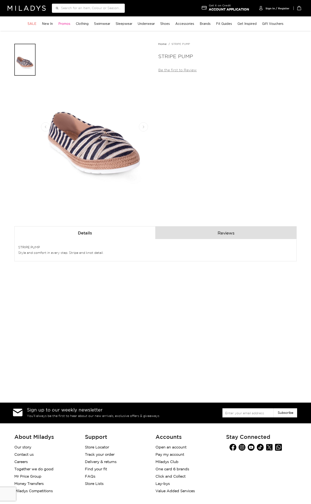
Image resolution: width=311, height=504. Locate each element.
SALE (32, 23)
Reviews (226, 233)
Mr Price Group (28, 476)
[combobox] (88, 8)
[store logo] (26, 8)
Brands (205, 23)
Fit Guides (224, 23)
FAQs (90, 476)
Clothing (82, 23)
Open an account (171, 447)
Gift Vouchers (272, 23)
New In (47, 23)
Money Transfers (29, 484)
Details (85, 233)
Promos (64, 23)
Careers (21, 462)
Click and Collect (171, 476)
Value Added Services (175, 491)
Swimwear (102, 23)
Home (162, 43)
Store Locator (97, 447)
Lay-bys (163, 484)
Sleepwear (124, 23)
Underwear (146, 23)
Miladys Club (167, 462)
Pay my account (170, 454)
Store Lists (94, 484)
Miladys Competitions (33, 491)
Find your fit (96, 469)
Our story (22, 447)
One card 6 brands (172, 469)
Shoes (165, 23)
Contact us (24, 454)
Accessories (184, 23)
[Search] (55, 8)
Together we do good (34, 469)
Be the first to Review (177, 70)
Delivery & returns (101, 462)
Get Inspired (247, 23)
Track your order (100, 454)
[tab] (85, 232)
